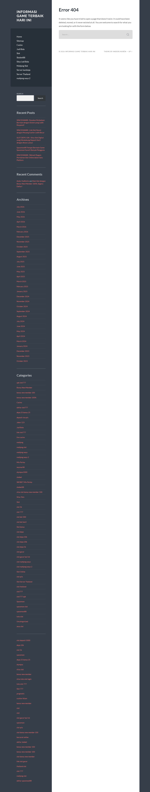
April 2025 (21, 276)
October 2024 (22, 306)
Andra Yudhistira (23, 181)
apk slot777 (21, 383)
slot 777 (20, 512)
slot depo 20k (22, 542)
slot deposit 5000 (23, 640)
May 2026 (21, 217)
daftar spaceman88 (24, 781)
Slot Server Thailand (24, 582)
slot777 (20, 591)
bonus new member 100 (26, 393)
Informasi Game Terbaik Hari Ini (30, 16)
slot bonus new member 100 (27, 732)
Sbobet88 (21, 57)
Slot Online (21, 572)
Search (20, 94)
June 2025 (21, 266)
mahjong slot (21, 447)
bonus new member (24, 674)
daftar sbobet (22, 742)
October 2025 (22, 247)
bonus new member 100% (26, 397)
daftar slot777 (22, 407)
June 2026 (21, 212)
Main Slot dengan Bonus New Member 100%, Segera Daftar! (31, 183)
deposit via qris (22, 417)
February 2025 (22, 286)
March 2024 (21, 341)
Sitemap (20, 41)
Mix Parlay (21, 462)
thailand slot (21, 766)
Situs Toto (20, 497)
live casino (21, 437)
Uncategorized (22, 621)
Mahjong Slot (22, 66)
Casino (19, 45)
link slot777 (21, 432)
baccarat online (22, 737)
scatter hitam (22, 698)
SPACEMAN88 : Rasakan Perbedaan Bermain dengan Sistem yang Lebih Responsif (31, 122)
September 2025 (23, 252)
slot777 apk (21, 597)
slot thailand (21, 587)
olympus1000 (22, 472)
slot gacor (20, 552)
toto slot (20, 616)
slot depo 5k (21, 547)
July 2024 (20, 321)
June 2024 (21, 326)
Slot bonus (21, 527)
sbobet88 (20, 487)
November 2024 (23, 301)
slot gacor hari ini (23, 557)
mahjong (20, 442)
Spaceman (20, 601)
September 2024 (23, 311)
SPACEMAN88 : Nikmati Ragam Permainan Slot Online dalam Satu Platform (30, 157)
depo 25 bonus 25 (23, 412)
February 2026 (22, 232)
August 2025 (22, 256)
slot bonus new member (26, 757)
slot (18, 708)
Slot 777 (20, 689)
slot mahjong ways (24, 562)
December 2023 (23, 351)
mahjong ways (22, 452)
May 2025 (21, 271)
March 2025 (21, 281)
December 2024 (23, 296)
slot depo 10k (22, 537)
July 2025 (20, 262)
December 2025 (23, 237)
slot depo (20, 532)
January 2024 (22, 346)
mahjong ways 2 (23, 78)
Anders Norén (119, 51)
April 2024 (21, 336)
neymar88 (21, 467)
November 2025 (23, 242)
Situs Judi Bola (23, 61)
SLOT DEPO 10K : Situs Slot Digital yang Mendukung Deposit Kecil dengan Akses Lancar (30, 140)
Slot (18, 53)
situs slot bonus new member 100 (29, 492)
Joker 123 (20, 422)
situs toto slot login (24, 679)
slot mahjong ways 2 (24, 567)
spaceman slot (22, 606)
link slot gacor (22, 761)
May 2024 (21, 331)
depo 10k (20, 645)
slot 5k (19, 507)
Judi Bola (20, 49)
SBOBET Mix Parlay (24, 482)
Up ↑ (131, 51)
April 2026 (21, 222)
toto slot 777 (22, 684)
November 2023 (23, 356)
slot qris (20, 577)
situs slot (20, 669)
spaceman (20, 655)
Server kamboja (23, 70)
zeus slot (20, 626)
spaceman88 (21, 611)
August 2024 (22, 316)
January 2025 (22, 291)
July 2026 (20, 207)
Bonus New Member (24, 387)
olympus (20, 664)
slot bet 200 (21, 517)
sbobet (19, 477)
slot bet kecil (21, 522)
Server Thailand (23, 74)
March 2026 (21, 227)
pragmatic (20, 694)
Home (19, 36)
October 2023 (22, 361)
